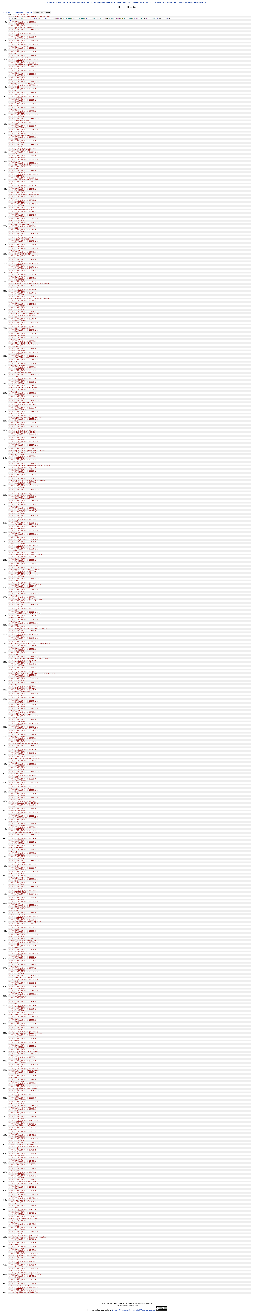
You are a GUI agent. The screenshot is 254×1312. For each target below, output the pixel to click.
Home (49, 2)
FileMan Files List (122, 2)
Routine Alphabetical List (78, 2)
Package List (59, 2)
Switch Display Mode (42, 12)
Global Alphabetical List (102, 2)
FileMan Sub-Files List (142, 2)
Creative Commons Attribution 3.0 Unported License (133, 1310)
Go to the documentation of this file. (17, 12)
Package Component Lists (166, 2)
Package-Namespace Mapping (192, 2)
